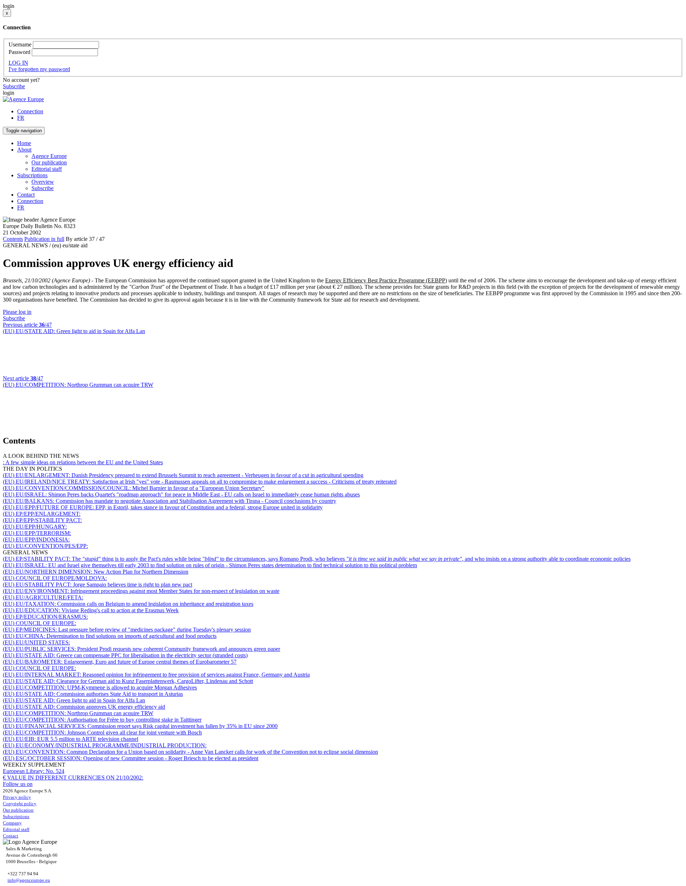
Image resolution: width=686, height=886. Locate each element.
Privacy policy (17, 797)
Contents (13, 239)
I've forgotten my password (39, 69)
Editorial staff (46, 169)
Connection (30, 111)
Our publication (49, 162)
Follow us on (18, 784)
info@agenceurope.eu (29, 880)
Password (19, 52)
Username (20, 44)
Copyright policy (19, 803)
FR (20, 118)
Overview (42, 182)
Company (12, 823)
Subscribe (14, 86)
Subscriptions (16, 816)
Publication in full (44, 239)
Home (24, 143)
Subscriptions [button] (32, 175)
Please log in (17, 312)
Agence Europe (49, 156)
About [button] (24, 150)
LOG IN (18, 63)
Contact (26, 195)
